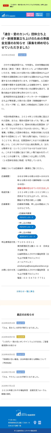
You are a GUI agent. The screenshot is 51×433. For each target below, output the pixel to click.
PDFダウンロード (26, 217)
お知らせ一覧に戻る (25, 291)
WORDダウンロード (27, 236)
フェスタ (21, 337)
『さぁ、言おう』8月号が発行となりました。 (20, 327)
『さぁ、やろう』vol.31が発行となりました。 (20, 376)
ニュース (22, 55)
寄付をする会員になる (30, 14)
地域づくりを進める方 (39, 14)
